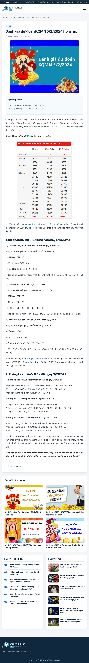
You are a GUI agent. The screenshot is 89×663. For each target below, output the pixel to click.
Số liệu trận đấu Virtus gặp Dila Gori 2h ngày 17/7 (72, 577)
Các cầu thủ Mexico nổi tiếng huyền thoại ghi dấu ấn (71, 566)
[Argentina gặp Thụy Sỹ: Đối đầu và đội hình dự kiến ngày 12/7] (53, 611)
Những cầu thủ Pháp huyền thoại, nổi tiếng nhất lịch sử (71, 620)
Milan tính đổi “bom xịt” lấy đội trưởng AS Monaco (24, 566)
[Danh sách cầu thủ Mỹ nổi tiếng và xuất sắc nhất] (53, 589)
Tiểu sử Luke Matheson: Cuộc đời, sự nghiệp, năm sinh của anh (24, 580)
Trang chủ (5, 17)
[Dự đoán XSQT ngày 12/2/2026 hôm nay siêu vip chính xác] (24, 530)
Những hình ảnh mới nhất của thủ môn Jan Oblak (25, 573)
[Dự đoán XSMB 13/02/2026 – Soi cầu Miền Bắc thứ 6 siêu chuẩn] (65, 497)
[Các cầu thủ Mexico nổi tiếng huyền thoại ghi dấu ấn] (53, 568)
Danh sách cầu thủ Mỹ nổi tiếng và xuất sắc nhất (52, 2)
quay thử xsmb (33, 224)
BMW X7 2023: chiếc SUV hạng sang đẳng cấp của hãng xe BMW (24, 588)
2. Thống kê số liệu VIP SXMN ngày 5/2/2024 (26, 109)
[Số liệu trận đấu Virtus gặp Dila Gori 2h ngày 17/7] (53, 578)
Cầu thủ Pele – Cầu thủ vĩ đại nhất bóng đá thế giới (25, 595)
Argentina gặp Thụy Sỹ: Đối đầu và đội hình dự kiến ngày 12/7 (71, 610)
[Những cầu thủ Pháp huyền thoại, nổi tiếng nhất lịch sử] (53, 622)
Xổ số (13, 17)
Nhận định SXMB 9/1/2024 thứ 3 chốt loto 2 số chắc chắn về (24, 603)
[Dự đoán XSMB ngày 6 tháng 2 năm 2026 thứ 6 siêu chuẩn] (65, 530)
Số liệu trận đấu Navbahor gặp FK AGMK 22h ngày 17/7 (72, 598)
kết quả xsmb (33, 358)
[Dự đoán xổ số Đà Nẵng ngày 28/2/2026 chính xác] (24, 497)
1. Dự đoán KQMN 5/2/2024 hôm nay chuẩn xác (27, 105)
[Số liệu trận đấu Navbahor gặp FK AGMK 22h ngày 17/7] (53, 600)
